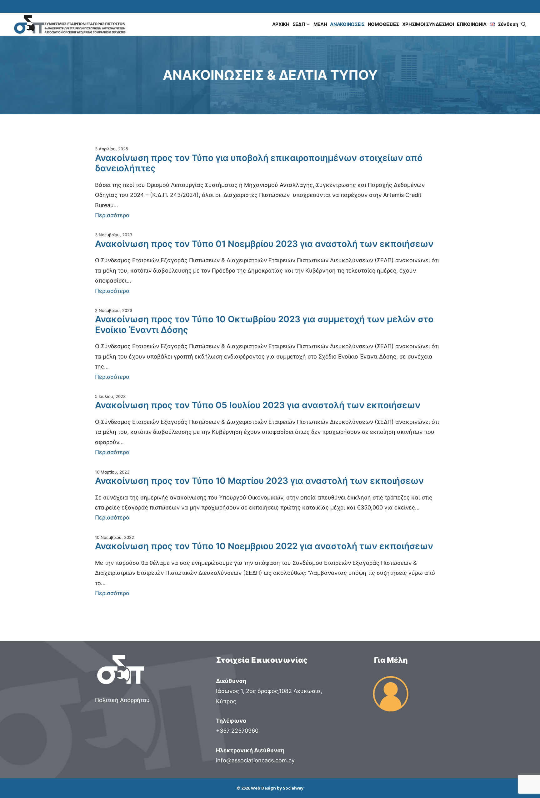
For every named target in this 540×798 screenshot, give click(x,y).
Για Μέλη (391, 660)
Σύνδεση (508, 24)
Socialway (293, 788)
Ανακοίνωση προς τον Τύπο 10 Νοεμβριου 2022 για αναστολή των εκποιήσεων (264, 546)
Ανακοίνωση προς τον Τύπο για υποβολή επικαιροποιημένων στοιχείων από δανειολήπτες (258, 163)
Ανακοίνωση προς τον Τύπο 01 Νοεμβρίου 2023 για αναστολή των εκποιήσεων (264, 244)
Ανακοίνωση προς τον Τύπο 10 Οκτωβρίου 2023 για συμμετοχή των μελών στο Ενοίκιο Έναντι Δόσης (264, 324)
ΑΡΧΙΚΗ (280, 24)
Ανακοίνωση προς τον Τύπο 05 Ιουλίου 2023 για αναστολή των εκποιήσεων (257, 405)
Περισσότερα (112, 215)
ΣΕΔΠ (298, 24)
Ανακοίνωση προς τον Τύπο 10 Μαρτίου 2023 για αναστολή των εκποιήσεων (259, 481)
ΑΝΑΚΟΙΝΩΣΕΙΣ (347, 24)
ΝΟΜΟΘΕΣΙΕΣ (383, 24)
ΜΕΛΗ (320, 24)
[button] (524, 24)
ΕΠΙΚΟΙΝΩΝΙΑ (472, 24)
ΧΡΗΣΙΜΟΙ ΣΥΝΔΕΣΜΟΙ (428, 24)
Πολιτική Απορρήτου (122, 700)
